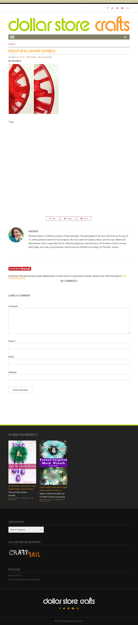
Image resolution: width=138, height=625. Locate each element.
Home (11, 44)
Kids (23, 489)
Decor (33, 486)
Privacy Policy (14, 575)
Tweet (69, 219)
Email (11, 357)
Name (12, 341)
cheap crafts (25, 486)
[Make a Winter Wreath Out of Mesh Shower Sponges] (53, 463)
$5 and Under (13, 486)
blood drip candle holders (31, 50)
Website (12, 372)
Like (54, 219)
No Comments (45, 57)
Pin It (85, 219)
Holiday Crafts (14, 489)
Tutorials (30, 489)
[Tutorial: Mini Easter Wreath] (22, 462)
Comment (13, 306)
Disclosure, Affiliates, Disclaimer (24, 579)
